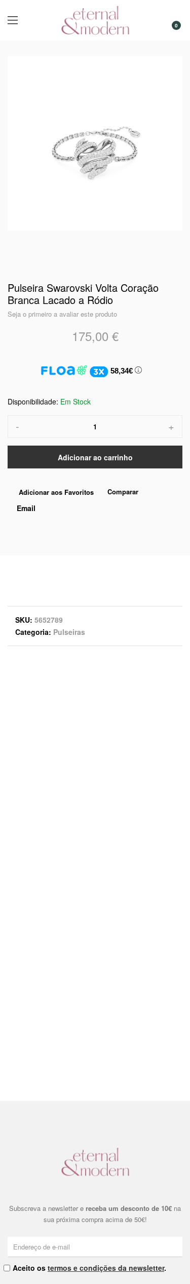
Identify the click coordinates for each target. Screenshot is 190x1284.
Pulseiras (69, 632)
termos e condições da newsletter (106, 1268)
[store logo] (95, 20)
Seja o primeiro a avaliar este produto (62, 314)
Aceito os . (89, 1268)
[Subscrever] (176, 1246)
